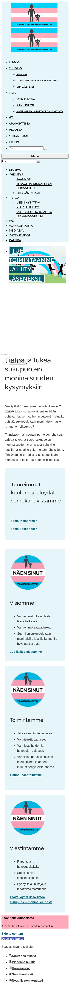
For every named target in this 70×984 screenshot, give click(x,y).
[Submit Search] (45, 149)
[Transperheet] (35, 28)
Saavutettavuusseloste (17, 918)
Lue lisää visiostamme (26, 651)
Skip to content (12, 933)
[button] (12, 938)
